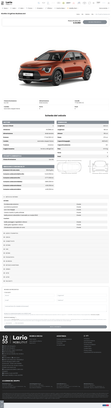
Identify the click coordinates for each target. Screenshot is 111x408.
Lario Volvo (16, 358)
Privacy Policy (88, 350)
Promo (30, 8)
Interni (7, 253)
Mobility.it (21, 360)
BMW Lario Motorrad (9, 360)
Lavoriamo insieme (89, 341)
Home (78, 14)
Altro (7, 277)
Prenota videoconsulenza (64, 339)
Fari (6, 249)
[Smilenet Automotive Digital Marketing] (106, 405)
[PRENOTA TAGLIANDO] (2, 406)
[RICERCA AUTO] (2, 402)
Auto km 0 (32, 343)
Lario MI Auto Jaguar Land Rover (13, 350)
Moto (21, 8)
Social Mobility (88, 342)
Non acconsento (19, 323)
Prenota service (61, 341)
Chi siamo (40, 8)
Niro (93, 14)
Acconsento (9, 323)
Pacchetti (8, 281)
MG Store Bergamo (9, 352)
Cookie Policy (88, 348)
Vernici (7, 269)
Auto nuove (32, 339)
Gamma (87, 14)
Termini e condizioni (89, 344)
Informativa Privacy (15, 319)
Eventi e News (60, 8)
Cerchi (7, 237)
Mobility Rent (73, 8)
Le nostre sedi (61, 345)
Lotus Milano (7, 358)
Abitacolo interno (11, 197)
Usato (14, 8)
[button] (55, 317)
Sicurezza (8, 261)
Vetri (7, 273)
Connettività (9, 241)
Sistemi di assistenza (12, 265)
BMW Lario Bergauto (9, 346)
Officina (49, 8)
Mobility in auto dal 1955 (11, 373)
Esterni (7, 245)
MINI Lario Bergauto (9, 348)
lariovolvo (6, 363)
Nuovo (6, 8)
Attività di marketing (9, 317)
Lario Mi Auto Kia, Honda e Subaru (13, 365)
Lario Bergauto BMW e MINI (11, 361)
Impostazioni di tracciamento (92, 352)
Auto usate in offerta (35, 341)
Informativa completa (95, 314)
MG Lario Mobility (16, 363)
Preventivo (95, 22)
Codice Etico (87, 346)
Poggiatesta (9, 257)
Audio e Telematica (11, 233)
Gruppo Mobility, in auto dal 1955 (13, 375)
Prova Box (60, 343)
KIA (82, 14)
